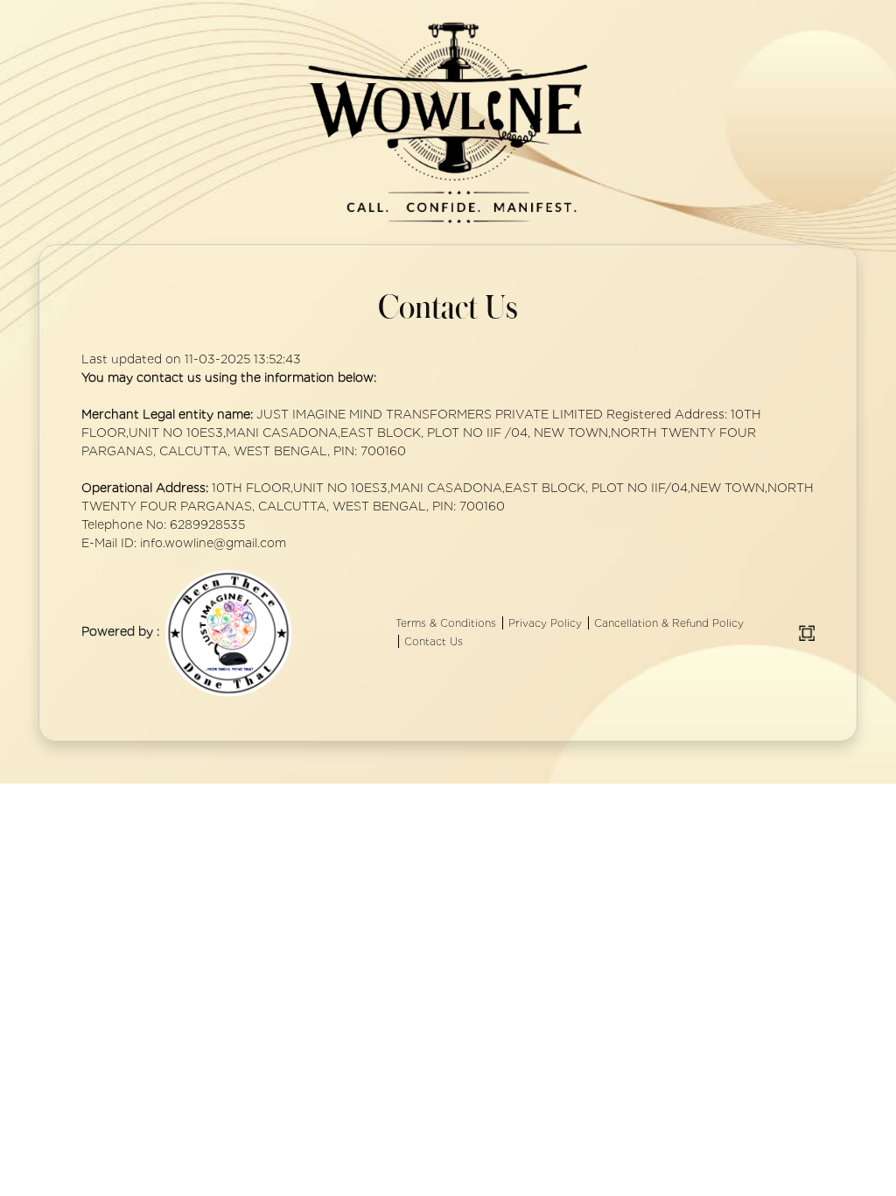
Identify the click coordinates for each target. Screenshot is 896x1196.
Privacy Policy (545, 623)
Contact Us (433, 641)
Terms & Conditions (446, 623)
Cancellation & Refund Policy (669, 623)
